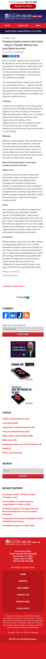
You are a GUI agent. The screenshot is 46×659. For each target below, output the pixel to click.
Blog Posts (23, 608)
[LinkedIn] (12, 315)
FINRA (6, 449)
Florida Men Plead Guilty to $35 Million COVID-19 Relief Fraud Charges (22, 520)
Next (23, 286)
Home (7, 25)
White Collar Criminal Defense (17, 436)
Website (23, 581)
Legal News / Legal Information (18, 427)
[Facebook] (5, 315)
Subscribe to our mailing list (13, 325)
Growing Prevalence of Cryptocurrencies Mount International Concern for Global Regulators (20, 511)
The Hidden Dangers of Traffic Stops (18, 526)
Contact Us (23, 25)
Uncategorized (15, 272)
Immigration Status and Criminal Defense (22, 444)
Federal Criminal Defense (16, 432)
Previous (7, 286)
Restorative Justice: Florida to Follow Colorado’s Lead (19, 496)
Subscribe (23, 334)
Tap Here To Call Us (23, 6)
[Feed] (26, 315)
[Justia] (19, 315)
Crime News (10, 423)
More (38, 25)
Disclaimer (23, 588)
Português (21, 297)
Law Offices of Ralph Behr (29, 632)
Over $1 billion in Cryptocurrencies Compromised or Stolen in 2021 (17, 503)
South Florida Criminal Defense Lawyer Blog (23, 16)
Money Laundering (12, 453)
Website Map (23, 602)
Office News (9, 440)
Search (23, 476)
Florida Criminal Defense (15, 419)
